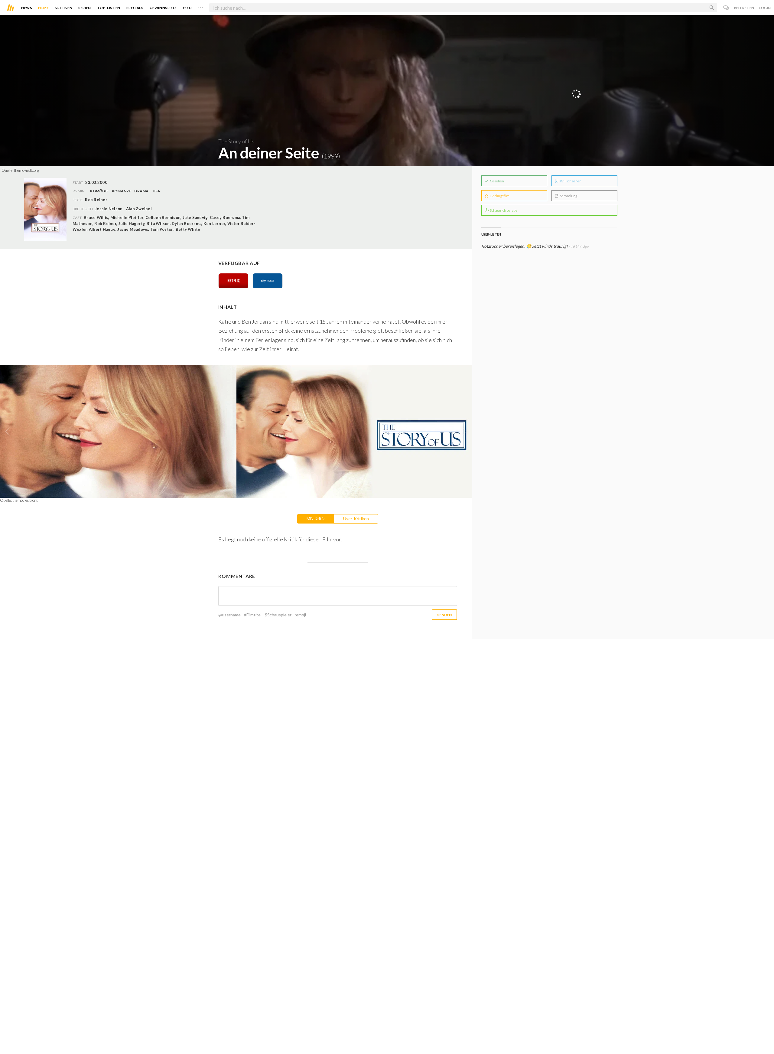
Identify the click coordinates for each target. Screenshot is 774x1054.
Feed (187, 8)
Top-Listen (108, 8)
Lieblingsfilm (499, 196)
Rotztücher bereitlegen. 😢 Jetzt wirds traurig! (525, 246)
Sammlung (568, 196)
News (26, 8)
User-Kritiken (356, 518)
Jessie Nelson (108, 208)
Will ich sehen (570, 181)
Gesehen (496, 181)
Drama (141, 191)
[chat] (726, 8)
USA (157, 191)
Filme (43, 8)
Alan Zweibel (139, 208)
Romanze (121, 191)
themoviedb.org (26, 170)
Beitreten (744, 8)
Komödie (99, 191)
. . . (200, 6)
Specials (135, 8)
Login (765, 8)
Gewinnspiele (163, 8)
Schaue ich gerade (503, 210)
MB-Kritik (316, 518)
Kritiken (63, 8)
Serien (84, 8)
